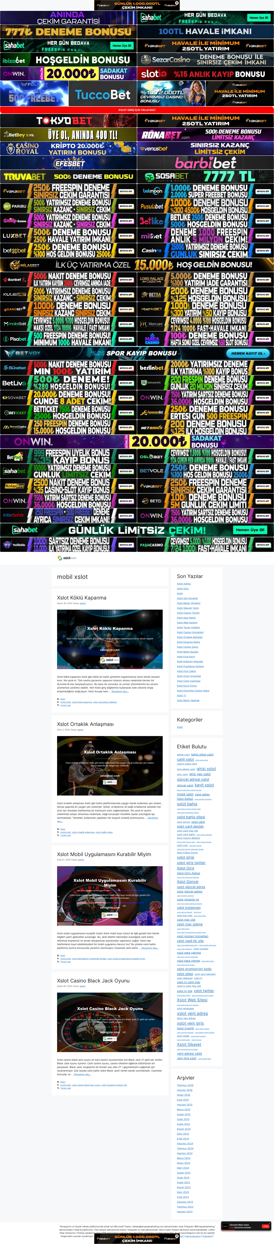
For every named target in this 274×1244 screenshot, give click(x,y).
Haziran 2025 (184, 1104)
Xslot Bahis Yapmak (188, 700)
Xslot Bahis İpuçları (188, 651)
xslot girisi (185, 857)
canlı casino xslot (201, 760)
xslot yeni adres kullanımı (105, 702)
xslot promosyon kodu (194, 969)
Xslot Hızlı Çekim (186, 671)
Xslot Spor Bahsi (186, 617)
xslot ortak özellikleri (184, 949)
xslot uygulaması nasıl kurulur (202, 995)
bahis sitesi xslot (202, 754)
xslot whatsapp (185, 1008)
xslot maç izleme (190, 924)
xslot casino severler (203, 842)
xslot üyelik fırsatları (198, 1036)
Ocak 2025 (183, 1119)
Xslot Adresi (184, 583)
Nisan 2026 (183, 1095)
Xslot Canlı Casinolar (189, 681)
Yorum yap (65, 705)
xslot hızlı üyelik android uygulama (189, 904)
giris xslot (182, 774)
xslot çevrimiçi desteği (185, 1032)
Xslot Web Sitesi (192, 999)
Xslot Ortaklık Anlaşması (85, 724)
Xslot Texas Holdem (188, 627)
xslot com (182, 845)
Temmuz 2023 (185, 1206)
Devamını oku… (120, 691)
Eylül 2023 (183, 1197)
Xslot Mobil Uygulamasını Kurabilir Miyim (104, 854)
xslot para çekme (188, 960)
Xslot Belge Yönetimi (188, 603)
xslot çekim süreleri (202, 1029)
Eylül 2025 (183, 1099)
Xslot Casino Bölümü (188, 838)
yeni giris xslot (186, 1058)
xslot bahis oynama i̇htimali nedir (189, 809)
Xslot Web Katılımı (187, 622)
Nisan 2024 (183, 1163)
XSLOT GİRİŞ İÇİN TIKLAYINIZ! (137, 110)
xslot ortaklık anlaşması (83, 832)
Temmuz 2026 (185, 1085)
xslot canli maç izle (187, 830)
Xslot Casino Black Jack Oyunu (93, 981)
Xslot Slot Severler (187, 598)
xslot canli (198, 822)
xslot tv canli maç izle (189, 986)
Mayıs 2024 (183, 1158)
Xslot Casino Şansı (187, 647)
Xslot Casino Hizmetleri (190, 632)
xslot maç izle (186, 919)
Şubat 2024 (184, 1172)
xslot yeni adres (192, 1013)
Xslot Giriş (183, 588)
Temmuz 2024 (185, 1148)
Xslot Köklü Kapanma (81, 598)
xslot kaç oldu (184, 915)
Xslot (62, 699)
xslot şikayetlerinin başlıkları (187, 1049)
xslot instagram (189, 908)
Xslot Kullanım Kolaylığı (190, 661)
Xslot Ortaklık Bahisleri (190, 637)
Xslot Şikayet (189, 1044)
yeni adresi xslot (189, 1054)
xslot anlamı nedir (204, 1059)
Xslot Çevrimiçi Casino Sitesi (193, 690)
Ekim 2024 (183, 1133)
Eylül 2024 (183, 1138)
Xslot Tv (181, 695)
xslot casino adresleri (204, 835)
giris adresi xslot (186, 769)
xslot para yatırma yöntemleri (187, 957)
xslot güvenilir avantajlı (185, 896)
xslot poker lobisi (207, 961)
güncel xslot (185, 785)
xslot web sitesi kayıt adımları (188, 1005)
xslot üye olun (197, 1040)
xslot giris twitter (191, 862)
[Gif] (137, 265)
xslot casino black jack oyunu (86, 1085)
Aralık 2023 (183, 1182)
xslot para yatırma (189, 952)
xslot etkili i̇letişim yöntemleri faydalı (89, 958)
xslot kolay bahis (200, 916)
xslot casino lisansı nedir (186, 842)
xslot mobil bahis (183, 929)
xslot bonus (183, 822)
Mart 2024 (183, 1167)
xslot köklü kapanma (82, 702)
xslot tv (198, 978)
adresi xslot (183, 754)
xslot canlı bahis (186, 834)
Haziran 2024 (185, 1153)
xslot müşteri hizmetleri (192, 936)
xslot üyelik (183, 1035)
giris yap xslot (200, 774)
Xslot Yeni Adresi (186, 1018)
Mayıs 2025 (183, 1109)
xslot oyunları (201, 948)
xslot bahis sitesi (191, 817)
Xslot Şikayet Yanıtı (188, 608)
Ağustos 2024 (185, 1143)
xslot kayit (197, 912)
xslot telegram (185, 978)
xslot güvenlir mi (188, 899)
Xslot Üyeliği (185, 1028)
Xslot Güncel (187, 881)
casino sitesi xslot (187, 763)
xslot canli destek (190, 826)
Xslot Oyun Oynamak (189, 676)
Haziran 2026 (185, 1090)
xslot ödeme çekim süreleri (204, 1032)
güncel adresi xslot (193, 779)
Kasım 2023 (184, 1187)
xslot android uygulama (203, 799)
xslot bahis (187, 803)
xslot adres (202, 794)
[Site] (68, 191)
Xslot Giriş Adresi (188, 873)
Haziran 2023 (185, 1211)
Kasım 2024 (184, 1129)
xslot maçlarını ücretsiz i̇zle (114, 1085)
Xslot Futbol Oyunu (187, 852)
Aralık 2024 (183, 1124)
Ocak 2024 (183, 1177)
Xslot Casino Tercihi (188, 612)
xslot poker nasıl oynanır (186, 965)
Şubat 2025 (183, 1114)
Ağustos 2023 (185, 1202)
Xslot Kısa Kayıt (186, 656)
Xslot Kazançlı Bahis (188, 642)
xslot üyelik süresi (104, 832)
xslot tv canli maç (188, 982)
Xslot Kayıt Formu (187, 685)
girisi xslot (206, 768)
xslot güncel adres (191, 887)
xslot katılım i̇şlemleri (184, 912)
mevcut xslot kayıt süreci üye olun (189, 790)
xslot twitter (204, 990)
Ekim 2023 (183, 1192)
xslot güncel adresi (189, 891)
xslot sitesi (185, 974)
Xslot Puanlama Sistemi (190, 666)
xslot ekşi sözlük (195, 846)
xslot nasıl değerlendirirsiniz (187, 945)
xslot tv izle (184, 991)
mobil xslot (65, 702)
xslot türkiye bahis (183, 995)
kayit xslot (204, 785)
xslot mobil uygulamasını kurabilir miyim (126, 958)
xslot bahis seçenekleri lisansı (188, 813)
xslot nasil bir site (190, 941)
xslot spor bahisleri (205, 974)
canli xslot (185, 759)
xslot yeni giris (190, 1023)
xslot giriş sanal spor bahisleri (188, 877)
